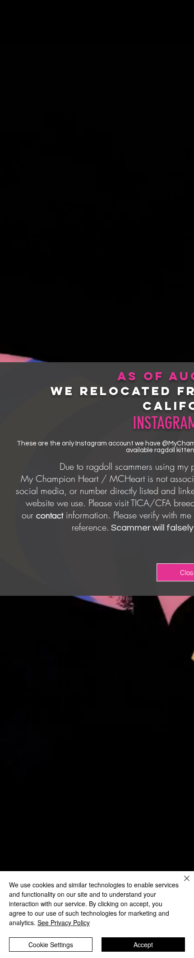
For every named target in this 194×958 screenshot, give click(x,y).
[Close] (181, 884)
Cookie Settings (50, 944)
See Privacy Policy (63, 922)
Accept (143, 944)
